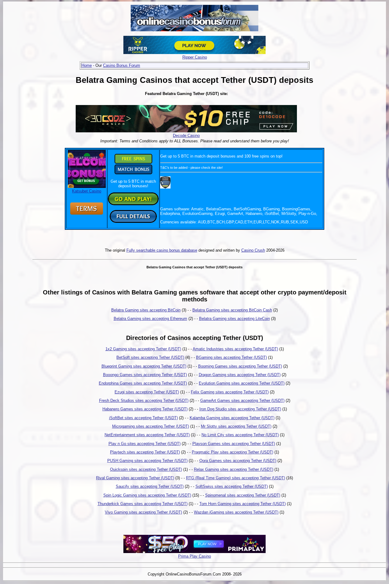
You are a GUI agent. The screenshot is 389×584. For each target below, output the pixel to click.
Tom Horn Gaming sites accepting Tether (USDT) (242, 503)
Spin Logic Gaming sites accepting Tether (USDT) (147, 495)
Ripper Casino (194, 57)
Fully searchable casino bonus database (161, 250)
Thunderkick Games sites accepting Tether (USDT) (143, 503)
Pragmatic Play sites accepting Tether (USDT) (232, 452)
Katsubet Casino (86, 191)
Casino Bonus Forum (121, 65)
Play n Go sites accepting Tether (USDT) (144, 443)
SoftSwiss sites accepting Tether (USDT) (231, 486)
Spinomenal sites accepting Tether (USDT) (242, 495)
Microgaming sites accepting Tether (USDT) (150, 426)
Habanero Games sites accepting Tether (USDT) (145, 409)
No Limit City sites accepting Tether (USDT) (240, 435)
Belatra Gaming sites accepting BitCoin (146, 310)
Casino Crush (253, 250)
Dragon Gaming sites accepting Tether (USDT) (240, 374)
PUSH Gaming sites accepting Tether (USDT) (147, 460)
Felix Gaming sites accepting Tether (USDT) (230, 392)
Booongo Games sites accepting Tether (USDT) (145, 374)
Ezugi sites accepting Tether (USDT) (147, 392)
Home (86, 65)
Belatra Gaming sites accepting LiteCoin (234, 318)
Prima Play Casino (194, 556)
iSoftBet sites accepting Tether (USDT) (143, 418)
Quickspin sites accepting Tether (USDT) (146, 469)
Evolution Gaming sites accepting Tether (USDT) (241, 383)
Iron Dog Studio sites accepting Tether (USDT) (240, 409)
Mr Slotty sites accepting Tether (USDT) (236, 426)
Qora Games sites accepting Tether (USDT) (237, 460)
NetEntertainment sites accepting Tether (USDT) (147, 435)
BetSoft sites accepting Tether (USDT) (150, 357)
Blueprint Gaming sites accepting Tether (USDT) (144, 366)
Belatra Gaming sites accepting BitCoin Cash (232, 310)
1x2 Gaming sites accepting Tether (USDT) (143, 349)
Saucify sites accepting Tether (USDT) (150, 486)
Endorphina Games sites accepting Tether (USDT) (143, 383)
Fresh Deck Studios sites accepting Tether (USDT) (143, 400)
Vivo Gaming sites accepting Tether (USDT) (143, 512)
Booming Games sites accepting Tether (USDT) (240, 366)
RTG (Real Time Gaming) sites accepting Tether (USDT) (235, 478)
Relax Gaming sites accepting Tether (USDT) (233, 469)
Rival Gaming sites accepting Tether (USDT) (135, 478)
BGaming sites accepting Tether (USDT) (231, 357)
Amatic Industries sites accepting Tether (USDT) (235, 349)
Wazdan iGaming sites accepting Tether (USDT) (236, 512)
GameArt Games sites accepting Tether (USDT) (242, 400)
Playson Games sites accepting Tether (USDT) (233, 443)
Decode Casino (186, 135)
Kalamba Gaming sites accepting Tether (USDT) (232, 418)
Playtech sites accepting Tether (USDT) (145, 452)
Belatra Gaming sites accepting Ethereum (150, 318)
